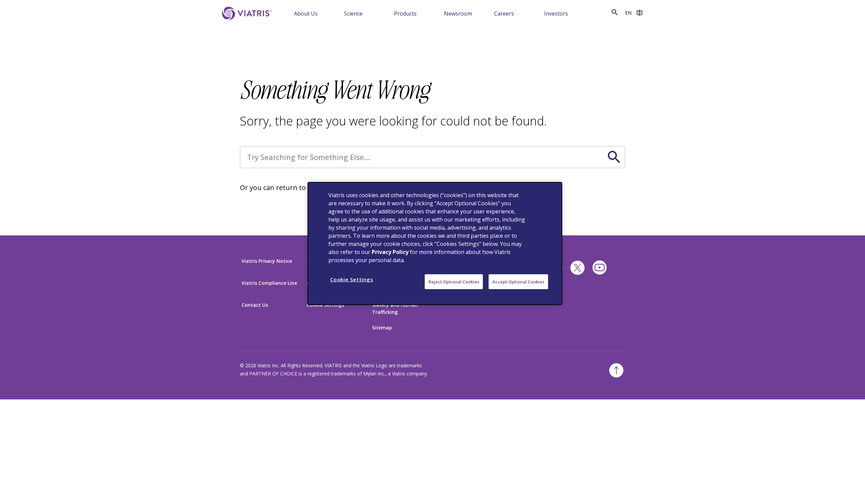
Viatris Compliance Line (269, 283)
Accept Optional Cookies (518, 282)
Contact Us (255, 305)
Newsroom (458, 13)
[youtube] (599, 267)
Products (405, 13)
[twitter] (577, 267)
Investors (556, 13)
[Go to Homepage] (245, 13)
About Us (306, 13)
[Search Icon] (614, 12)
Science (353, 13)
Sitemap (382, 327)
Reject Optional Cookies (453, 282)
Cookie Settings (325, 305)
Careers (504, 13)
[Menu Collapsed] (334, 13)
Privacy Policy (390, 252)
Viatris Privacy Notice (267, 261)
